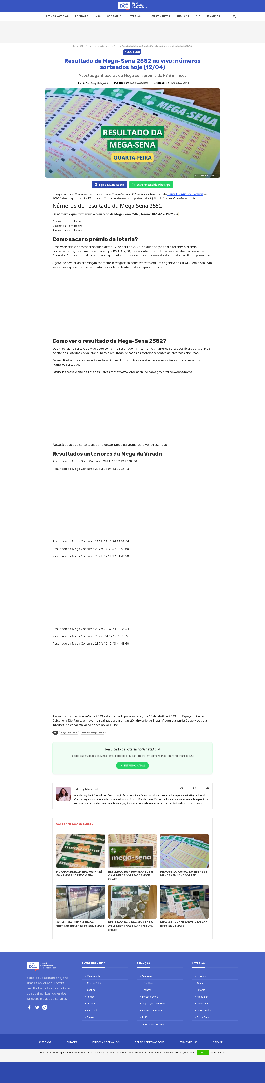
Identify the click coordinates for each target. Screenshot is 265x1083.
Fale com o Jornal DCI (106, 1042)
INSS (98, 16)
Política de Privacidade (149, 1042)
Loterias (134, 16)
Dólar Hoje (147, 983)
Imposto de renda (152, 1010)
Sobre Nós (45, 1042)
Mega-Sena (113, 46)
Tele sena (202, 1003)
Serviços (183, 16)
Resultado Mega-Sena (92, 733)
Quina (200, 983)
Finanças (213, 16)
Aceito (203, 1052)
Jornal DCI (78, 46)
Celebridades (94, 976)
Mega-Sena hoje (69, 733)
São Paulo (114, 16)
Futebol (91, 996)
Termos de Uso (189, 1042)
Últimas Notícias (57, 16)
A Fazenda (92, 1010)
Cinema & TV (94, 983)
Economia (81, 16)
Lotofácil (201, 989)
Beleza (90, 1017)
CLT (198, 16)
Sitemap (218, 1042)
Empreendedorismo (153, 1024)
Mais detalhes (218, 1053)
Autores (72, 1042)
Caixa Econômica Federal (185, 194)
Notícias (91, 1003)
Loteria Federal (205, 1010)
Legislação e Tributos (153, 1003)
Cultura (91, 989)
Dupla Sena (203, 1017)
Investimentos (160, 16)
